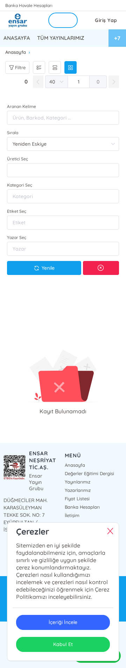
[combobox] (63, 170)
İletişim (72, 515)
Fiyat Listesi (77, 498)
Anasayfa (75, 465)
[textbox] (63, 170)
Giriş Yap (106, 20)
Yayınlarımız (77, 482)
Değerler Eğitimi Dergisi (89, 473)
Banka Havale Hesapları (28, 5)
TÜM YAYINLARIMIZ (60, 38)
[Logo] (22, 20)
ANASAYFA (17, 38)
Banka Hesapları (82, 507)
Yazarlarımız (78, 490)
